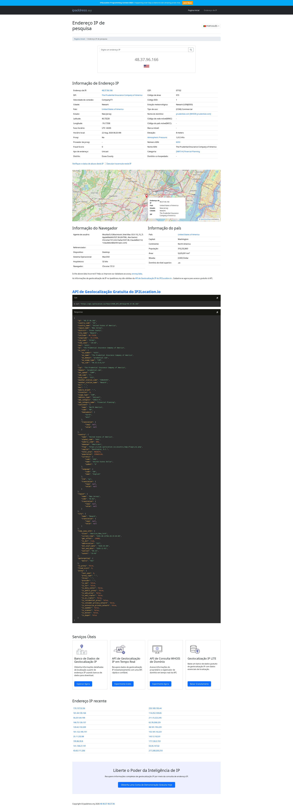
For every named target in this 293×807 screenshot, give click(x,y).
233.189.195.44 (155, 708)
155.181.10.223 (155, 732)
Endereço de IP (210, 10)
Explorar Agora (83, 684)
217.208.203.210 (156, 750)
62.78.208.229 (154, 722)
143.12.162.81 (154, 736)
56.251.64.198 (79, 717)
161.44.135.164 (79, 713)
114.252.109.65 (155, 713)
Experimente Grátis (122, 684)
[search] (191, 50)
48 (101, 804)
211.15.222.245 (155, 717)
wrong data (137, 273)
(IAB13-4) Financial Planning (188, 151)
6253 (178, 142)
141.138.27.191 (79, 746)
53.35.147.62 (154, 746)
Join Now (187, 3)
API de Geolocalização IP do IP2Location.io (153, 278)
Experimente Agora (160, 684)
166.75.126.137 (79, 722)
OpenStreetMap (206, 219)
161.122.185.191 (80, 732)
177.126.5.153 (154, 741)
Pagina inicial (193, 10)
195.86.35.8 (78, 741)
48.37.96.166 (107, 90)
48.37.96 (111, 804)
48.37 (105, 804)
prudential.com (182, 114)
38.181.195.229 (155, 727)
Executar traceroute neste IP (119, 163)
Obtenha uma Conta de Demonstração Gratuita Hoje (146, 784)
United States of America (112, 109)
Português (212, 26)
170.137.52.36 (79, 708)
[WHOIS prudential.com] (200, 114)
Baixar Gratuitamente (199, 684)
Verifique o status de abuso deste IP (88, 163)
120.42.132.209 (79, 727)
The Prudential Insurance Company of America (122, 95)
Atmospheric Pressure (157, 137)
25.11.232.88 (78, 736)
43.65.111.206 (79, 750)
